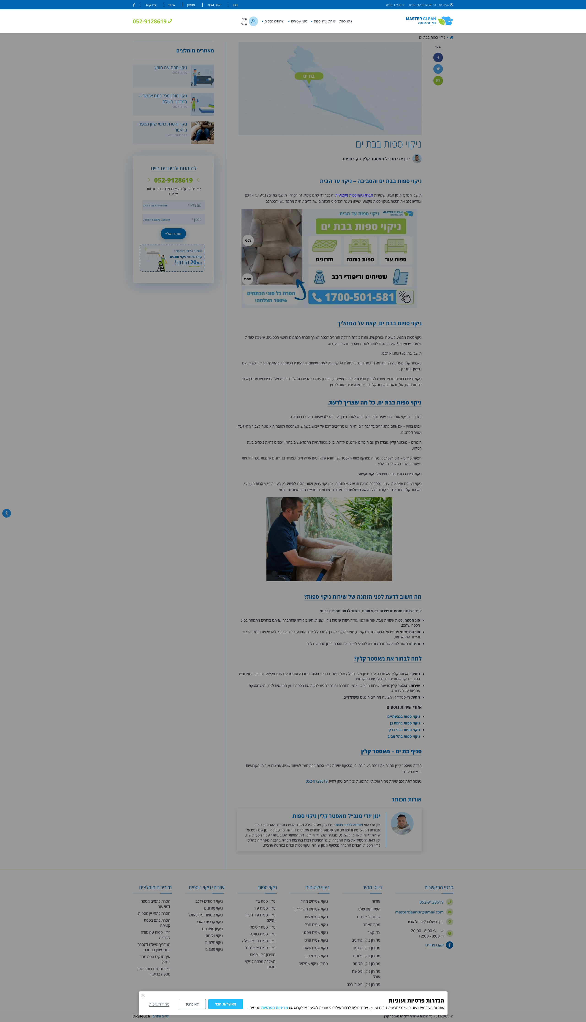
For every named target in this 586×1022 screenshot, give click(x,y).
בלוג (235, 5)
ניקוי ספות (345, 21)
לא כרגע (192, 1004)
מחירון (191, 5)
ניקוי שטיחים (299, 21)
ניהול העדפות (159, 1004)
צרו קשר (150, 5)
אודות (171, 5)
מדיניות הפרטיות (274, 1007)
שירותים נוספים (274, 21)
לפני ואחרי (213, 5)
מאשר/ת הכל (225, 1004)
